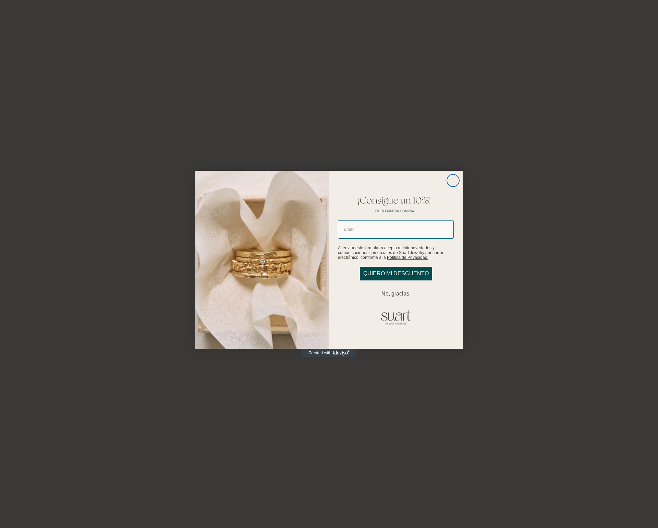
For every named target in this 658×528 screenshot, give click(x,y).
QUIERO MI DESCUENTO (396, 273)
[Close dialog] (453, 180)
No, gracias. (396, 294)
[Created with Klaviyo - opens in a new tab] (329, 353)
